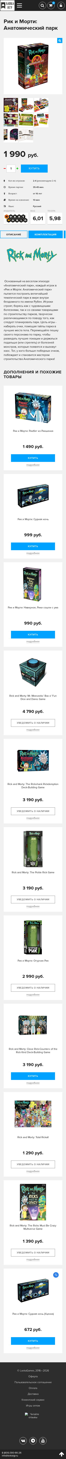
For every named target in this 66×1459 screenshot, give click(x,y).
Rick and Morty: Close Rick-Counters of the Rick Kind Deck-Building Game (33, 1050)
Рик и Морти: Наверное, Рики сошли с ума (33, 607)
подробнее (33, 464)
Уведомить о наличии (33, 722)
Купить (34, 168)
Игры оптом (33, 1405)
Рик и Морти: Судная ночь (33, 519)
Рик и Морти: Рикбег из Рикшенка (33, 431)
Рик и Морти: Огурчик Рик (33, 960)
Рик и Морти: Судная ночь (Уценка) (33, 1313)
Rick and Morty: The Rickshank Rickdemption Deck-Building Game (33, 786)
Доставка (33, 1394)
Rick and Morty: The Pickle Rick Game (33, 872)
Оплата (33, 1388)
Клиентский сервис (33, 1399)
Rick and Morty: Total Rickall (33, 1137)
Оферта (33, 1376)
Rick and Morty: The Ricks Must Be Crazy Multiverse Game (33, 1227)
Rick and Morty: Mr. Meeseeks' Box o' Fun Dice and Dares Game (33, 697)
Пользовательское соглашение (33, 1382)
